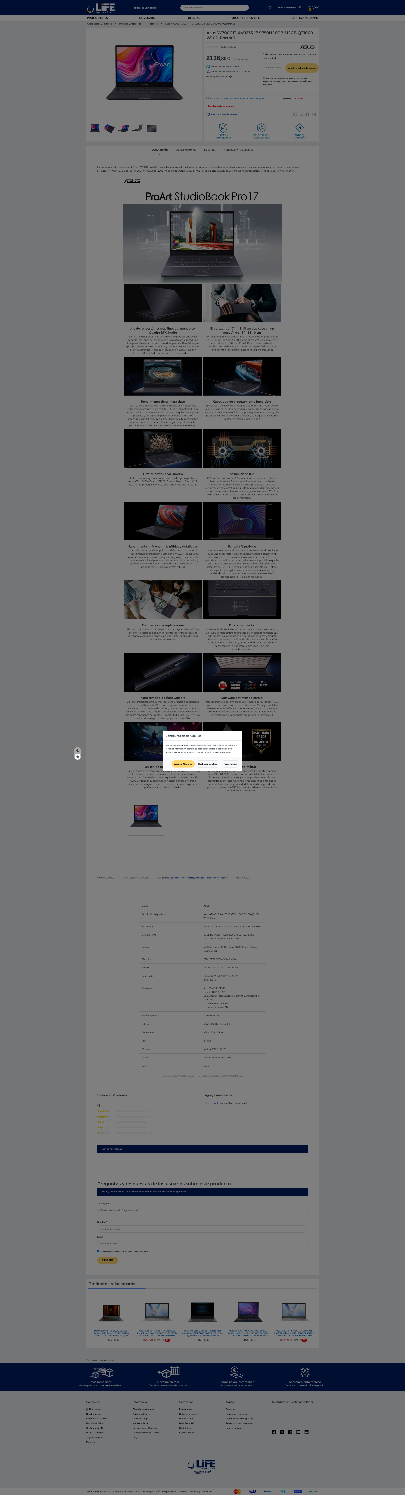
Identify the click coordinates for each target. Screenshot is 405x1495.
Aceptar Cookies (183, 764)
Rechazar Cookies (208, 764)
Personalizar (230, 764)
